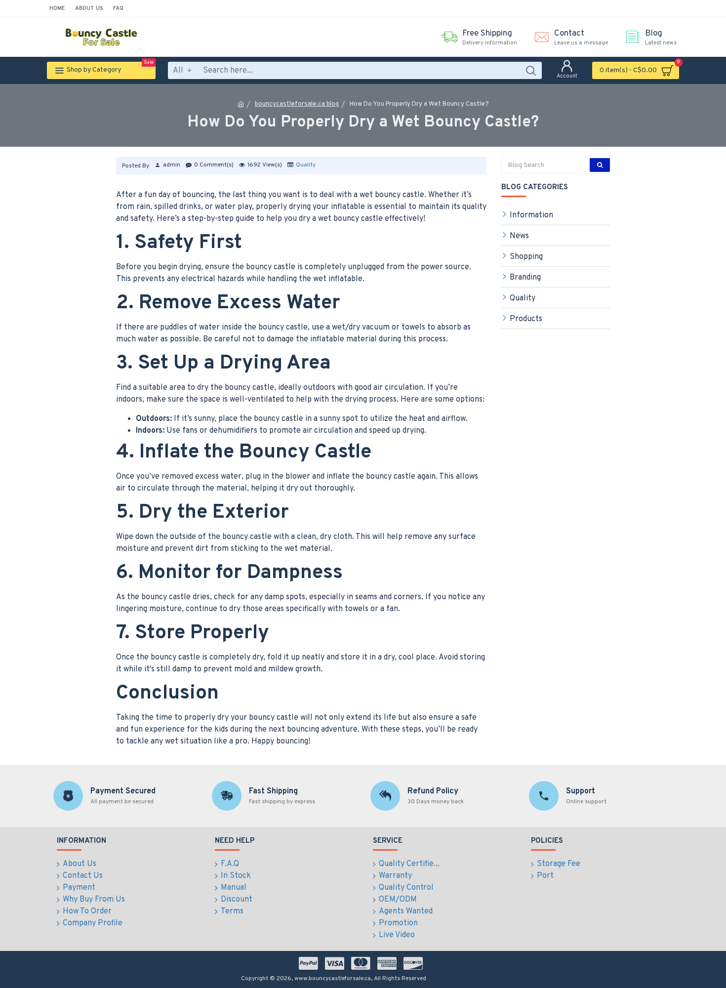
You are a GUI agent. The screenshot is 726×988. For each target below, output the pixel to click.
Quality (306, 165)
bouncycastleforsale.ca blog (297, 104)
